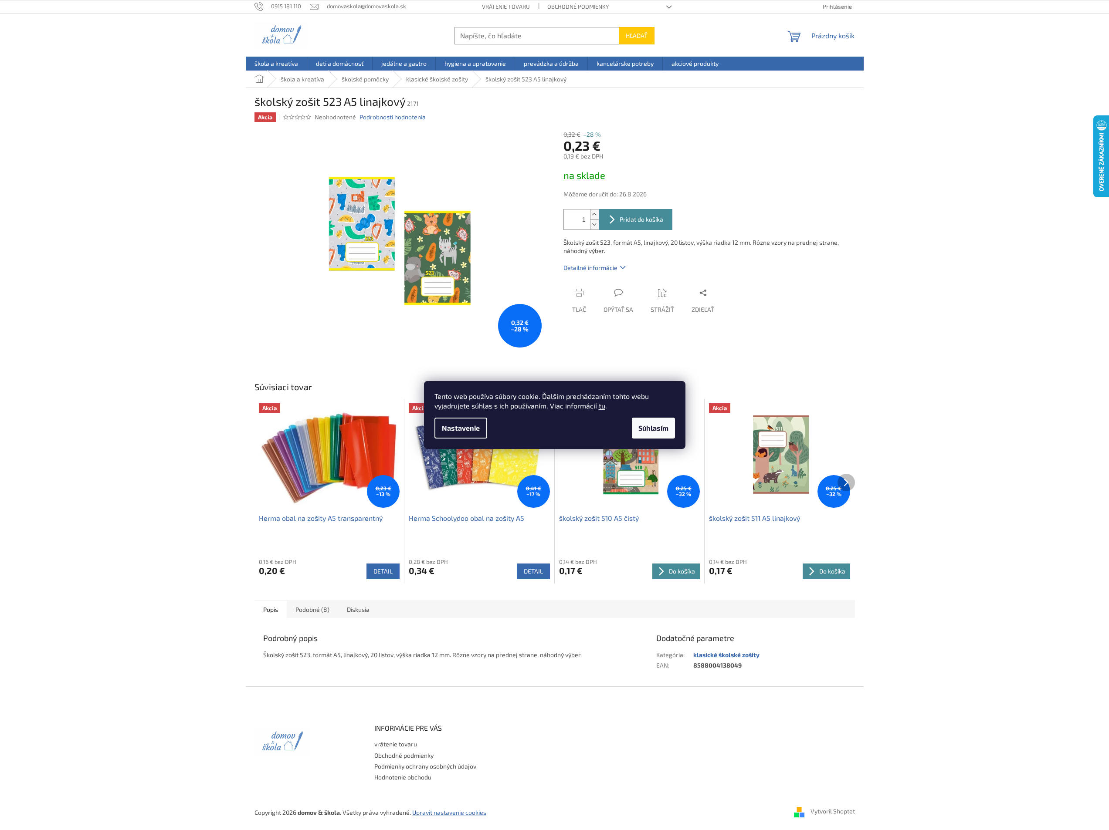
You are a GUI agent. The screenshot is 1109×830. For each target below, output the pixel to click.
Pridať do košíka (641, 219)
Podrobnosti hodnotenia (392, 117)
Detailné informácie (590, 267)
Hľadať (637, 35)
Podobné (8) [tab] (312, 609)
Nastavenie (461, 428)
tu (602, 406)
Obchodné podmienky (578, 6)
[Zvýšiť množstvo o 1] (594, 214)
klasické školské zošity (726, 654)
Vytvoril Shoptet (833, 811)
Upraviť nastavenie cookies (449, 812)
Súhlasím (653, 428)
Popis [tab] (270, 609)
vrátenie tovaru (506, 6)
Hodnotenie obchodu (402, 777)
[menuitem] (276, 64)
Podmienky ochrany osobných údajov (425, 766)
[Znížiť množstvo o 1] (594, 224)
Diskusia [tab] (358, 609)
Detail (383, 571)
